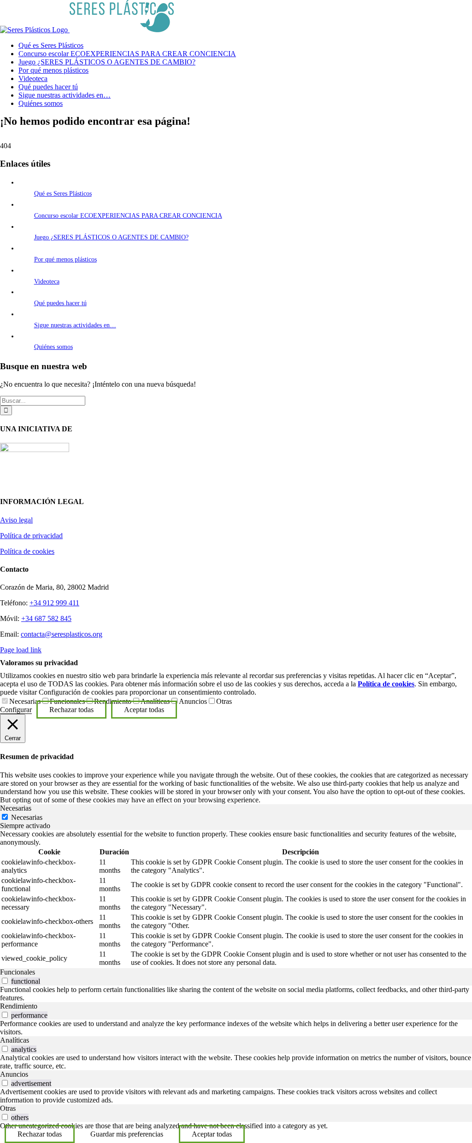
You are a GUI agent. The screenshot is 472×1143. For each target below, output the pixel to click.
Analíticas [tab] (14, 1040)
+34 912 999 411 (54, 603)
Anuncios (193, 701)
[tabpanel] (236, 899)
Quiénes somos (53, 346)
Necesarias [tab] (15, 808)
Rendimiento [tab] (18, 1006)
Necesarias (25, 701)
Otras (224, 701)
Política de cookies (27, 551)
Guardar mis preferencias (126, 1134)
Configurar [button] (16, 710)
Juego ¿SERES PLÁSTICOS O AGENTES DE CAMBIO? (111, 237)
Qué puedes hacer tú (60, 303)
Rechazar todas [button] (71, 710)
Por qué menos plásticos (65, 259)
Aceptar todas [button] (144, 710)
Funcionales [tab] (17, 972)
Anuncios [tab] (14, 1074)
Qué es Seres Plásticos (63, 193)
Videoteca (46, 281)
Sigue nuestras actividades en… (75, 325)
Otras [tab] (8, 1108)
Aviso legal (16, 520)
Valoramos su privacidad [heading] (39, 663)
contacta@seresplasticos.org (61, 634)
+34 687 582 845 (46, 618)
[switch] (5, 981)
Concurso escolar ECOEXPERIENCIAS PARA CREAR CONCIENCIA (128, 215)
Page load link (20, 650)
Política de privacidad (31, 536)
